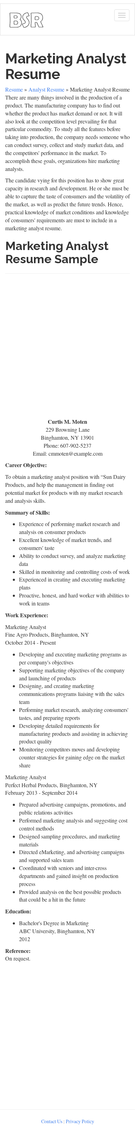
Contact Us (51, 1121)
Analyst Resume (46, 89)
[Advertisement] (67, 348)
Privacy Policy (80, 1121)
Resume (14, 89)
